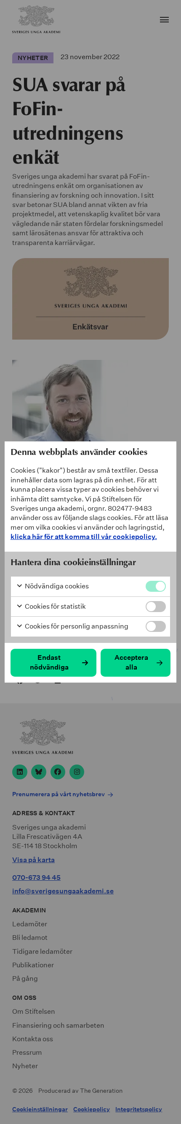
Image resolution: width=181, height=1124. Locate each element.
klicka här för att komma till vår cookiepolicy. (84, 537)
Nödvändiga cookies (56, 586)
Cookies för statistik (55, 606)
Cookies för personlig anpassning (76, 626)
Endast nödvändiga (49, 662)
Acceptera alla (131, 662)
